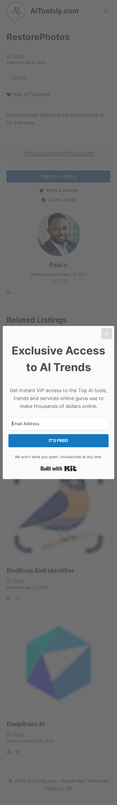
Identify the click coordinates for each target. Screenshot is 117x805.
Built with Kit (59, 468)
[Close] (106, 333)
